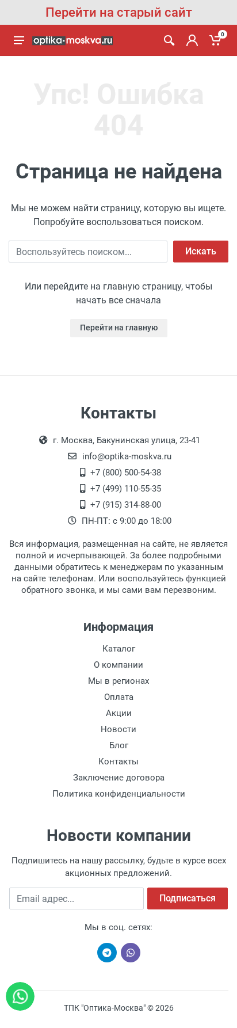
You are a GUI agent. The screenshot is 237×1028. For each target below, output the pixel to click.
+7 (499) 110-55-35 (125, 488)
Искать (200, 251)
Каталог (118, 649)
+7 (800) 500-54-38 (125, 472)
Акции (119, 713)
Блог (118, 745)
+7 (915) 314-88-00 (125, 505)
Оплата (118, 697)
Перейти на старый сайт (118, 12)
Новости (118, 729)
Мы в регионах (118, 681)
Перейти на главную (119, 327)
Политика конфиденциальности (118, 794)
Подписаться (187, 898)
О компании (118, 665)
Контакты (118, 761)
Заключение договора (119, 777)
